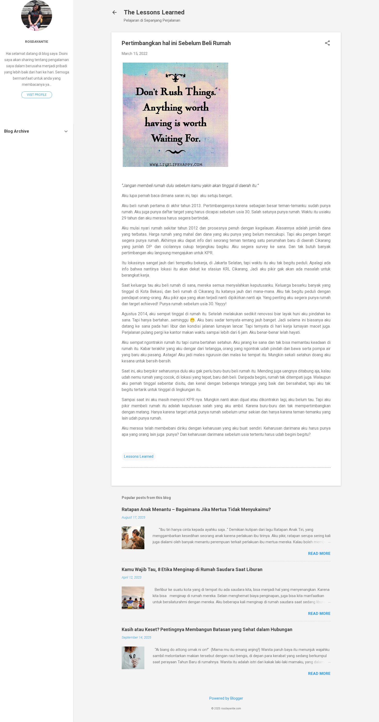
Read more (319, 553)
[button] (327, 43)
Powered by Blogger (226, 698)
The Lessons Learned (154, 12)
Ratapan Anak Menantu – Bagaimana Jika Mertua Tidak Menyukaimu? (196, 509)
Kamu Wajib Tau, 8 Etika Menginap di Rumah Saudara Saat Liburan (192, 569)
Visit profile (37, 95)
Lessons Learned (138, 456)
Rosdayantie (36, 41)
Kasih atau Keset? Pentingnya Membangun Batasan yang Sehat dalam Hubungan (207, 629)
